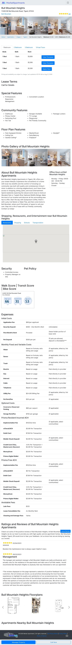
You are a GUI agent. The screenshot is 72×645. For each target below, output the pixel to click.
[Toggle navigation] (67, 3)
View (48, 57)
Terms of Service (41, 636)
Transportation (38, 223)
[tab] (6, 47)
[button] (36, 241)
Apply (47, 69)
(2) (70, 14)
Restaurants (7, 223)
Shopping (17, 223)
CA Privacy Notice (53, 633)
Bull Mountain (6, 14)
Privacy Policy (63, 633)
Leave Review (65, 531)
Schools (27, 223)
